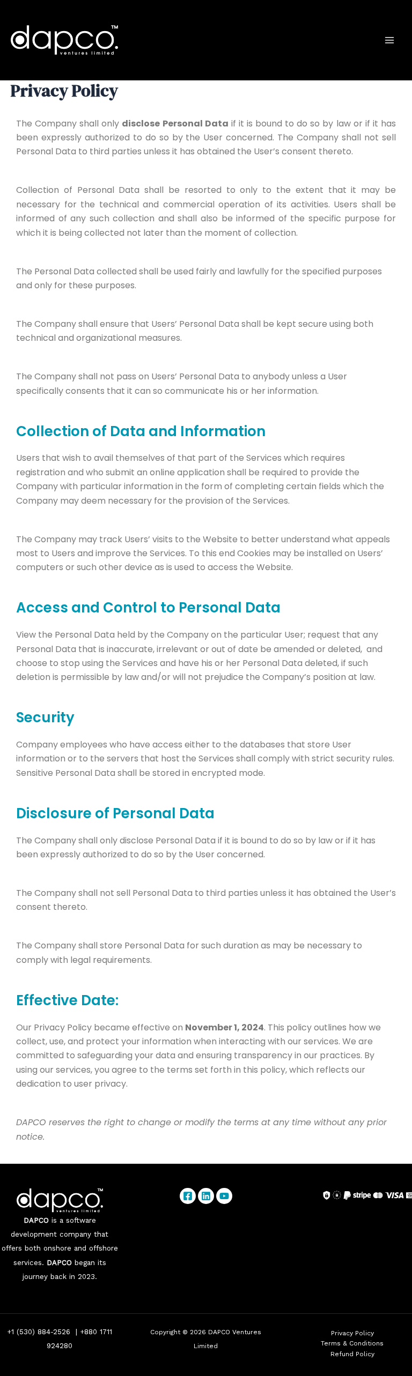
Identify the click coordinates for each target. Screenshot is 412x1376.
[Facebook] (188, 1196)
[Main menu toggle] (389, 40)
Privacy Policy (352, 1333)
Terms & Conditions (352, 1343)
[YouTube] (224, 1196)
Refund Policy (352, 1354)
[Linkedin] (206, 1196)
